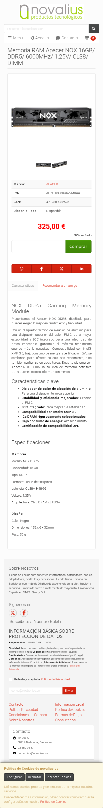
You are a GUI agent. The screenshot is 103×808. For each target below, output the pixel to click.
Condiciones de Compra (28, 715)
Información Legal (69, 704)
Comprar (78, 246)
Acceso (41, 38)
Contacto (69, 38)
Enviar (69, 690)
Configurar (14, 777)
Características (23, 285)
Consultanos (65, 720)
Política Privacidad (23, 710)
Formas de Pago (68, 715)
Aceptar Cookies (59, 777)
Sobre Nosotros (21, 720)
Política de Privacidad (55, 679)
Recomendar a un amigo (59, 285)
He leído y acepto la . (42, 679)
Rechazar (34, 777)
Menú (17, 38)
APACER (52, 184)
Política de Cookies (53, 802)
